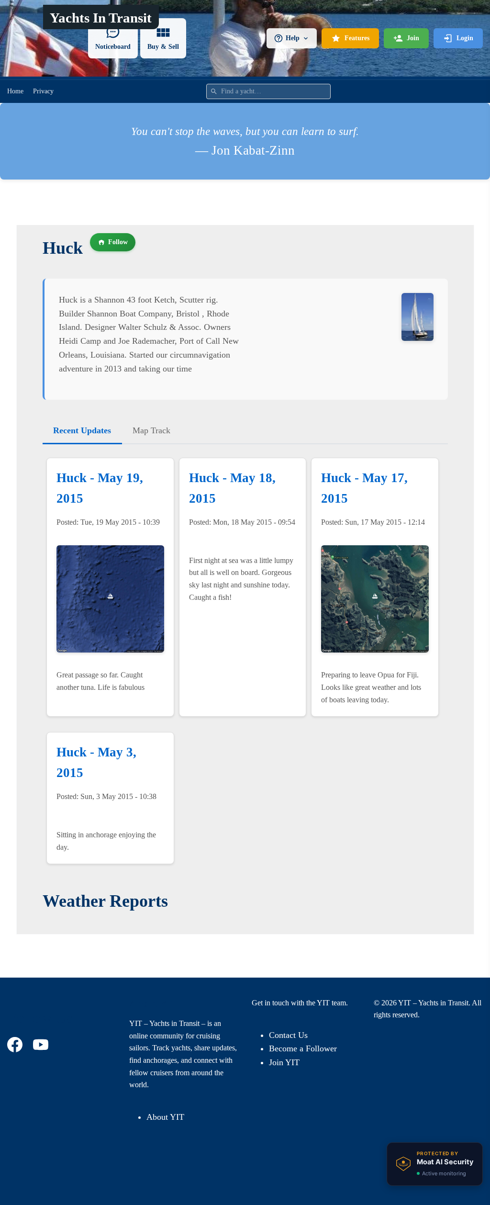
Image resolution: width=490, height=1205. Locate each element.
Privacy (43, 91)
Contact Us (288, 1035)
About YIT (165, 1117)
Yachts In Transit (101, 17)
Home (15, 91)
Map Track (151, 430)
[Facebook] (16, 1044)
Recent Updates (82, 430)
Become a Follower (303, 1048)
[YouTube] (42, 1044)
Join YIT (284, 1062)
